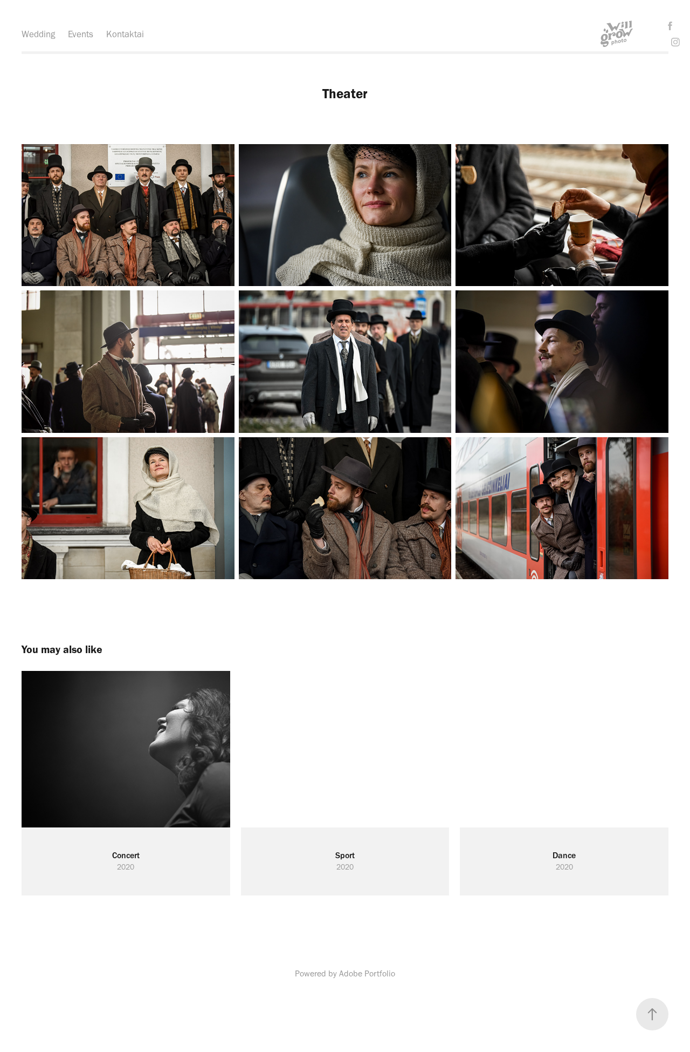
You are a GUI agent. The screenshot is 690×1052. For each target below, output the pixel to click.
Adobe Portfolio (367, 973)
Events (80, 34)
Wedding (38, 34)
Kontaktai (125, 34)
